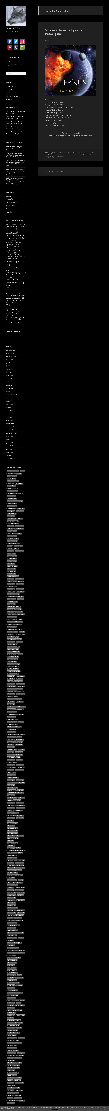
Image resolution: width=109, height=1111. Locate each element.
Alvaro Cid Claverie (12, 498)
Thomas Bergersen (13, 1040)
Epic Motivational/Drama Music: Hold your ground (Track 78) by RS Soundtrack (15, 182)
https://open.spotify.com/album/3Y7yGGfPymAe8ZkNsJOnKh (70, 136)
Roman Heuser (11, 955)
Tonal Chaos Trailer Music (14, 1058)
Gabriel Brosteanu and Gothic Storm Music (16, 706)
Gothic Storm (11, 253)
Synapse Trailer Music (14, 1025)
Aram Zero (11, 516)
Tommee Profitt (19, 1055)
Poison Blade (18, 917)
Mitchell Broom (20, 835)
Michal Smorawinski (12, 833)
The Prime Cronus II (12, 1035)
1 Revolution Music (13, 470)
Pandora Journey (12, 885)
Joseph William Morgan (13, 777)
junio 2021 (9, 366)
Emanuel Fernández (12, 631)
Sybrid (20, 1022)
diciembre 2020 (11, 385)
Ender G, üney (20, 634)
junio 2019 (9, 443)
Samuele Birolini (12, 972)
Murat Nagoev (11, 845)
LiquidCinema (12, 797)
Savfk (19, 975)
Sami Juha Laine (12, 967)
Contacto (9, 99)
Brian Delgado (12, 531)
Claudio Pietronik (11, 571)
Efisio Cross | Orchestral (14, 624)
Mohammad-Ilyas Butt (13, 146)
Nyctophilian (11, 877)
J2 (18, 757)
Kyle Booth (20, 790)
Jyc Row (21, 782)
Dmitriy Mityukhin (11, 614)
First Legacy (21, 691)
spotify (12, 309)
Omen (21, 880)
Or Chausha (11, 882)
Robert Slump (21, 950)
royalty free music (15, 298)
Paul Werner (11, 890)
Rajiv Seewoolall (10, 291)
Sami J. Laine (11, 965)
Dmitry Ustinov (21, 614)
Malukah (10, 805)
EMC (15, 231)
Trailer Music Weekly (15, 318)
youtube (14, 322)
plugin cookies (105, 1109)
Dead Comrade (11, 604)
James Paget (20, 764)
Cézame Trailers (12, 581)
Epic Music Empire (13, 656)
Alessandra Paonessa (12, 488)
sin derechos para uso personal (16, 1000)
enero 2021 (9, 382)
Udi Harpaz (18, 1080)
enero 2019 (9, 459)
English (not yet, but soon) (14, 65)
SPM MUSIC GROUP (13, 307)
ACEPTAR (54, 1109)
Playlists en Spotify (12, 96)
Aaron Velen (11, 473)
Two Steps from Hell (13, 320)
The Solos (21, 1037)
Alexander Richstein (12, 490)
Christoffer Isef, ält (12, 556)
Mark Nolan (10, 810)
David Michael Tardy (12, 601)
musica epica (14, 848)
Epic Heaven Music (13, 646)
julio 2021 (9, 363)
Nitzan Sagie (21, 867)
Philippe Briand (20, 900)
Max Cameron (20, 815)
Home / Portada (11, 86)
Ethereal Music (20, 683)
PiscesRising (11, 915)
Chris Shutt (10, 551)
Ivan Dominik (19, 754)
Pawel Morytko (19, 890)
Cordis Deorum (19, 578)
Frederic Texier (11, 701)
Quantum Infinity (12, 927)
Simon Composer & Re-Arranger (15, 992)
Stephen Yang (11, 1015)
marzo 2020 (9, 414)
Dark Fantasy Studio (13, 594)
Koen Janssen (11, 790)
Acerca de (9, 90)
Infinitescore (19, 744)
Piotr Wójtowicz (11, 912)
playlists (10, 917)
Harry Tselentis (21, 734)
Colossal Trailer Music (13, 576)
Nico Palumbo (19, 862)
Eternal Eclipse (11, 683)
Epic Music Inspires (12, 659)
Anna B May (20, 511)
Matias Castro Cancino (13, 813)
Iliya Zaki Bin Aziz (19, 739)
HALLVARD (11, 734)
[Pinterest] (9, 47)
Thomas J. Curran (12, 1045)
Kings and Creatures (12, 787)
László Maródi (20, 802)
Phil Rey (10, 288)
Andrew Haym (21, 508)
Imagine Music (11, 742)
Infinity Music (11, 747)
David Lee (20, 599)
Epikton (19, 678)
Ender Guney (13, 233)
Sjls (18, 1002)
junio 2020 (9, 404)
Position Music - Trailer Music (15, 920)
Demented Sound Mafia (14, 606)
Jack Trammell (11, 759)
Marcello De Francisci (19, 805)
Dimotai (18, 609)
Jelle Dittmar (21, 767)
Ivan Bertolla (11, 754)
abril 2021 (9, 372)
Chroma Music (11, 563)
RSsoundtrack (21, 300)
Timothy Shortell (11, 1053)
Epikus (10, 681)
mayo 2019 (9, 446)
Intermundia (21, 749)
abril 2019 (9, 449)
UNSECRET (10, 1082)
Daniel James (20, 583)
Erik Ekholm (18, 681)
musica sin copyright (16, 272)
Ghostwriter (20, 714)
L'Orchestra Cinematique (15, 257)
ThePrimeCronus (12, 314)
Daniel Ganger (11, 583)
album (18, 226)
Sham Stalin (19, 985)
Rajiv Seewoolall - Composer (15, 160)
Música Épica (13, 28)
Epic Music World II (13, 673)
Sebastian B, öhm (12, 980)
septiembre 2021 (11, 356)
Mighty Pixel (11, 835)
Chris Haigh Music (13, 548)
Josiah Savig (11, 780)
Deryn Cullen (11, 609)
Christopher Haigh (12, 561)
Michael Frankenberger (13, 823)
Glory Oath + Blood (12, 721)
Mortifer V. (10, 840)
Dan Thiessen (20, 591)
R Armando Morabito (12, 935)
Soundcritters (11, 1007)
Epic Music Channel (12, 241)
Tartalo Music (11, 1027)
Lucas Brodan (11, 802)
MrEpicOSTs (11, 259)
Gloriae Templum (12, 719)
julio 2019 (9, 439)
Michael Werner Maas (12, 830)
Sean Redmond (19, 977)
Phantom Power (11, 897)
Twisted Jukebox (12, 1075)
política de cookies (97, 1107)
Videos (8, 209)
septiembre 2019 (11, 433)
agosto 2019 (9, 436)
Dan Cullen (21, 581)
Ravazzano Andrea (12, 937)
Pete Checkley (21, 892)
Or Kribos (19, 882)
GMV (21, 721)
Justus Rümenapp (12, 782)
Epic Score (11, 676)
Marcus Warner (20, 807)
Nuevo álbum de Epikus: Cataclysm (64, 32)
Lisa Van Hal (21, 797)
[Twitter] (16, 41)
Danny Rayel (11, 591)
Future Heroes (11, 704)
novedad (13, 279)
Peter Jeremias (11, 895)
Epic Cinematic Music (13, 644)
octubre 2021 (10, 353)
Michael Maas (11, 825)
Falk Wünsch (21, 686)
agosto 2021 (9, 359)
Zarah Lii (21, 1100)
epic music (15, 238)
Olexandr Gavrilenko (12, 880)
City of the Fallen (11, 568)
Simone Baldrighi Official (13, 995)
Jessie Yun (19, 770)
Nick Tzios (10, 862)
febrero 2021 (10, 379)
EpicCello (19, 641)
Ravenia (21, 937)
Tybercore (10, 1080)
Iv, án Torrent (19, 752)
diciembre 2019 (11, 423)
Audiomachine (12, 229)
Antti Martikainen (12, 513)
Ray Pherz (10, 940)
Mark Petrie (19, 810)
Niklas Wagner (20, 865)
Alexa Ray (10, 493)
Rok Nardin (20, 952)
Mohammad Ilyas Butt (13, 838)
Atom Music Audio (13, 521)
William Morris (19, 1090)
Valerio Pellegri (11, 1085)
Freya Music (20, 701)
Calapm (20, 533)
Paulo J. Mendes (20, 887)
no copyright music (15, 277)
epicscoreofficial (20, 676)
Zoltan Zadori (11, 1103)
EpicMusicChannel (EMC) (13, 243)
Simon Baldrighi (12, 990)
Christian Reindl (19, 551)
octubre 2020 (10, 391)
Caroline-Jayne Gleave (13, 538)
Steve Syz (10, 1017)
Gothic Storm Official (13, 255)
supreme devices (12, 1022)
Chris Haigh (18, 545)
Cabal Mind (11, 533)
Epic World (11, 678)
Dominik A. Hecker (12, 616)
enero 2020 (9, 420)
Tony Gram (11, 1060)
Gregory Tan (11, 731)
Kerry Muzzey (11, 785)
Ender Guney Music (15, 235)
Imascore (20, 742)
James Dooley (11, 764)
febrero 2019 (10, 455)
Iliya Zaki (10, 739)
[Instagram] (22, 41)
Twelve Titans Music (13, 1072)
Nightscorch (11, 865)
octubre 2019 (10, 430)
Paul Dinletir (10, 887)
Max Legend (20, 818)
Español (8, 61)
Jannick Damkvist (11, 767)
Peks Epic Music (11, 892)
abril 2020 (9, 411)
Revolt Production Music (13, 947)
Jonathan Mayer (11, 775)
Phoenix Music (11, 905)
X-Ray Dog (18, 1095)
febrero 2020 (10, 417)
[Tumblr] (16, 47)
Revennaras (11, 945)
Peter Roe (20, 895)
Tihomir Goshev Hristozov (13, 1050)
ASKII (20, 518)
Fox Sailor (11, 693)
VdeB (59, 153)
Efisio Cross (9, 231)
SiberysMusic (11, 987)
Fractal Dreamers (20, 693)
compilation (11, 578)
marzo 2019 (9, 452)
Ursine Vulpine (19, 1082)
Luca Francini (17, 800)
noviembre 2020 (11, 388)
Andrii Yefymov (11, 511)
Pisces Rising (21, 912)
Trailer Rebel (11, 1070)
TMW (10, 316)
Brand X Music (19, 528)
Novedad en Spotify (12, 202)
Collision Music (11, 573)
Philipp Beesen (11, 900)
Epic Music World (13, 251)
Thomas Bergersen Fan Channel (14, 1042)
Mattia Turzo (11, 815)
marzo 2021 (9, 375)
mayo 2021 (9, 369)
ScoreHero (10, 977)
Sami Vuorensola (12, 970)
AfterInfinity (10, 224)
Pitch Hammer (19, 915)
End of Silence (11, 641)
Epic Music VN (13, 247)
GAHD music (20, 709)
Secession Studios (11, 302)
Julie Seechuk (20, 780)
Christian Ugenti (11, 553)
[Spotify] (22, 47)
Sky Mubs (10, 1005)
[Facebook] (9, 41)
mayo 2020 (9, 407)
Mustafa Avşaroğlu (12, 857)
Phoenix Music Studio (12, 907)
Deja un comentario (58, 157)
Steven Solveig (20, 1015)
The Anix (19, 1027)
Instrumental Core (12, 749)
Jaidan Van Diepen (12, 762)
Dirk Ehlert (10, 611)
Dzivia (20, 619)
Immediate (10, 744)
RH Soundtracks (11, 950)
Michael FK (10, 820)
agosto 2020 (9, 398)
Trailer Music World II (13, 1067)
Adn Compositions (12, 476)
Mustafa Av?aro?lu (12, 855)
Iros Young (10, 752)
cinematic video (12, 566)
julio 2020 (9, 401)
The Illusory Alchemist (12, 1030)
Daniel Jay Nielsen (12, 586)
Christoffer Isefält (12, 558)
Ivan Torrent (11, 757)
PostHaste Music (12, 922)
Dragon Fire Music (12, 619)
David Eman (20, 596)
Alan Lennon (19, 483)
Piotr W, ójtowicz (20, 910)
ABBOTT (19, 473)
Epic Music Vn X (11, 249)
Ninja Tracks (9, 274)
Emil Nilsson (10, 634)
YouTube (9, 212)
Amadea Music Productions (15, 501)
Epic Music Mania (12, 661)
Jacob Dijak (19, 759)
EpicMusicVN (12, 245)
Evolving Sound (11, 686)
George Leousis (11, 714)
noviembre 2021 (11, 350)
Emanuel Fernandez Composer (14, 629)
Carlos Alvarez (12, 536)
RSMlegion (12, 300)
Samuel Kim (11, 975)
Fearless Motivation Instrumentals (15, 688)
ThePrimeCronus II (12, 1037)
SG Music (11, 985)
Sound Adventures (20, 1005)
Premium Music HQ (12, 290)
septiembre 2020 (11, 395)
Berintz (10, 528)
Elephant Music (12, 627)
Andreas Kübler (11, 508)
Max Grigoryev (11, 818)
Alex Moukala (19, 493)
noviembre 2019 (11, 427)
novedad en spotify (15, 875)
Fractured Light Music (12, 696)
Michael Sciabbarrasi (12, 828)
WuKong (10, 1095)
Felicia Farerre (12, 691)
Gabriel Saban (11, 709)
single (11, 304)
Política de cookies (12, 93)
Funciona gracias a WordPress (54, 171)
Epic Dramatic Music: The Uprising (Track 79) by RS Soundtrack (15, 173)
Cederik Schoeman (12, 541)
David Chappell (11, 596)
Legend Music (11, 795)
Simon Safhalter (11, 997)
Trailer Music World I (13, 1065)
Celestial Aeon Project (13, 543)
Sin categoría (10, 206)
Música (8, 196)
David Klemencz (12, 599)
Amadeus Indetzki (12, 503)
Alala (9, 227)
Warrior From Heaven (13, 1087)
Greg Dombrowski (12, 729)
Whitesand (10, 1090)
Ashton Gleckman (12, 518)
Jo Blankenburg (11, 772)
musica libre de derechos (16, 850)
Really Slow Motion (15, 296)
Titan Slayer (21, 1053)
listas (9, 800)
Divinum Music (19, 611)
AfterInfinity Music (19, 224)
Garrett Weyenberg (12, 711)
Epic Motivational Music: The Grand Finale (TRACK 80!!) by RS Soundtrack (15, 164)
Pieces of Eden (11, 910)
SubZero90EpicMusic (12, 312)
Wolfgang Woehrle (13, 1092)
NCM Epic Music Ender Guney (16, 860)
